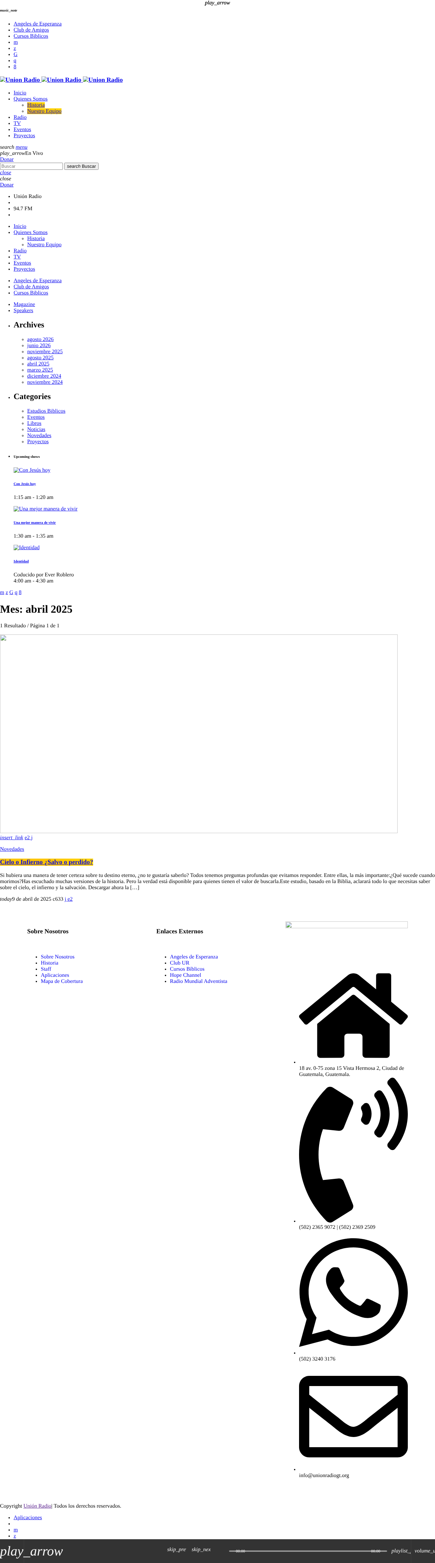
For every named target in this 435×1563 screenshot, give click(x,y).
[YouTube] (16, 42)
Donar (7, 159)
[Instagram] (15, 61)
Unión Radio (37, 1506)
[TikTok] (16, 54)
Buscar (81, 166)
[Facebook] (15, 67)
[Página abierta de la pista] (222, 1551)
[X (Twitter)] (15, 48)
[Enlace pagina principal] (61, 80)
